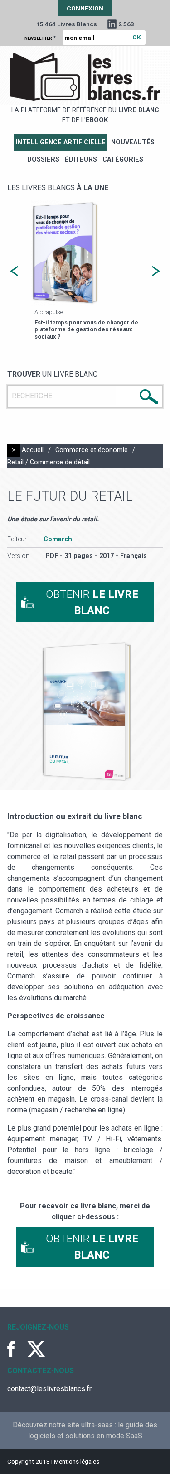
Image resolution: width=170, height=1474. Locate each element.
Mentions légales (76, 1461)
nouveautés (133, 142)
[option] (85, 271)
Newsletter (40, 37)
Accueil (33, 450)
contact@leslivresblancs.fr (49, 1388)
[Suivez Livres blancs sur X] (36, 1349)
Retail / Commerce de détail (48, 462)
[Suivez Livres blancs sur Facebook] (16, 1349)
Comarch (58, 539)
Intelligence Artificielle (61, 142)
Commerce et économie (91, 450)
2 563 (126, 24)
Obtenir (92, 602)
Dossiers (43, 159)
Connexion (85, 8)
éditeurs (81, 159)
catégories (122, 159)
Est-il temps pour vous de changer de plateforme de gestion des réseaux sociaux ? (86, 329)
